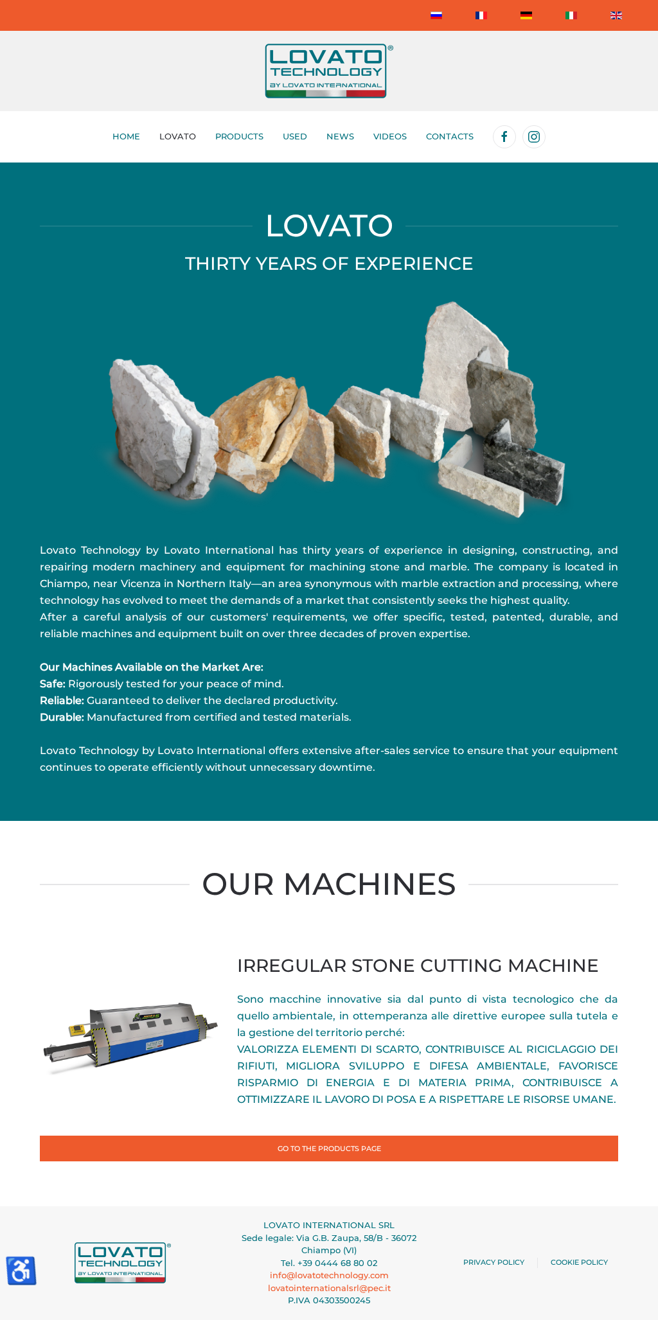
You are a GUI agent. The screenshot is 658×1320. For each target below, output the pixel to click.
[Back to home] (329, 71)
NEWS (340, 136)
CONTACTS (450, 136)
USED (295, 136)
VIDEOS (390, 136)
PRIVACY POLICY (493, 1262)
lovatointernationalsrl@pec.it (329, 1288)
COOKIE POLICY (579, 1262)
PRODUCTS (239, 136)
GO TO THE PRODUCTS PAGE (329, 1148)
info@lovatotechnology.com (329, 1275)
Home (126, 136)
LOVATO (177, 136)
